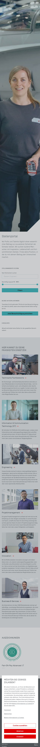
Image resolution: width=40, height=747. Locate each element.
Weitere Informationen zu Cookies (22, 703)
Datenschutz (8, 714)
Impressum (7, 710)
